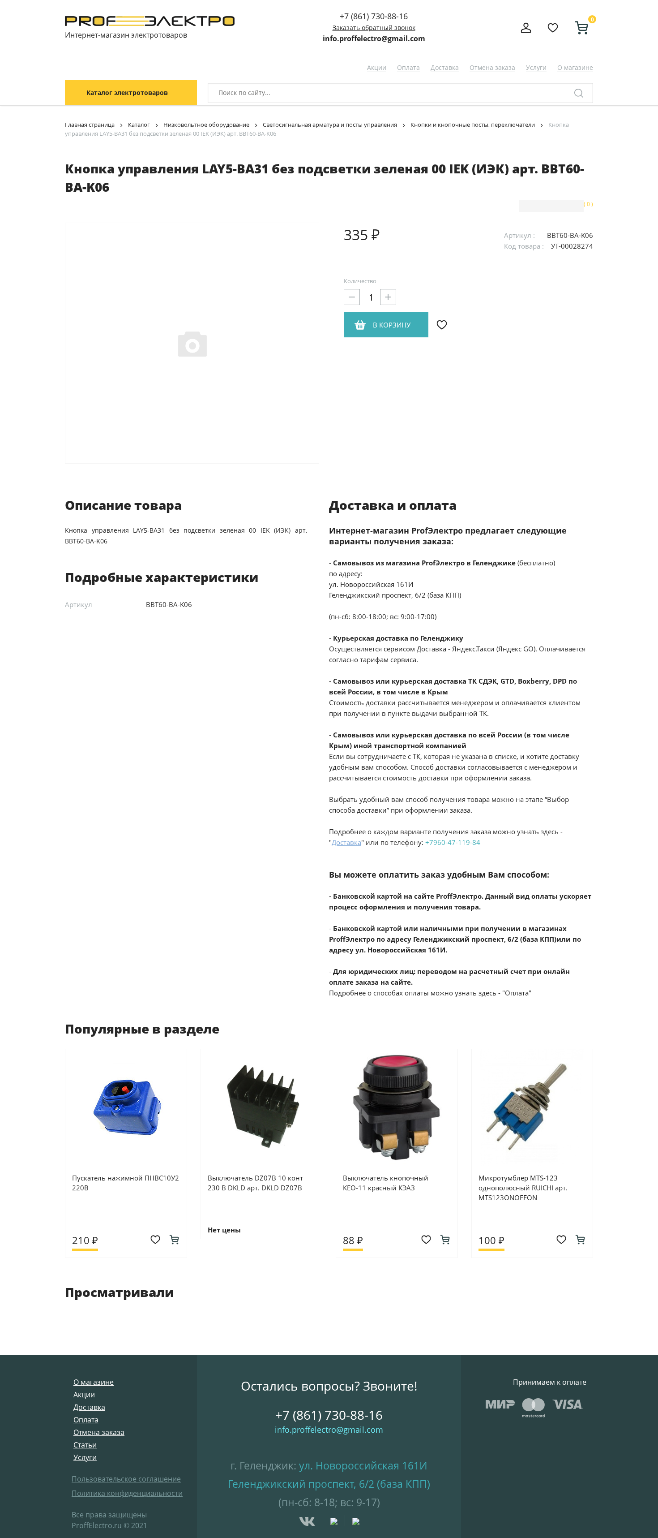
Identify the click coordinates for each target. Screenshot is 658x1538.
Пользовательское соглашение (126, 1479)
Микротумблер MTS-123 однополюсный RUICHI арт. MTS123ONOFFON (523, 1187)
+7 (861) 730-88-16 (374, 16)
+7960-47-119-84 (452, 842)
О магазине (575, 67)
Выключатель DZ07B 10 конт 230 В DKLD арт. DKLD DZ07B (255, 1182)
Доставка (445, 67)
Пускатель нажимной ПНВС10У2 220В (125, 1182)
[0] (578, 28)
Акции (376, 67)
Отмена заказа (492, 67)
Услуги (536, 67)
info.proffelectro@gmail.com (374, 38)
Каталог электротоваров (127, 92)
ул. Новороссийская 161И (363, 1465)
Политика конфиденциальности (127, 1493)
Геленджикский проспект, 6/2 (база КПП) (329, 1484)
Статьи (85, 1445)
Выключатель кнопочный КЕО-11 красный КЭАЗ (385, 1182)
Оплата (408, 67)
